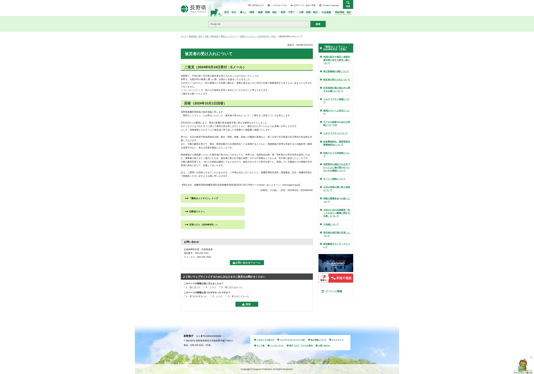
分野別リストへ (197, 211)
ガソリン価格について (334, 179)
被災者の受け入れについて (336, 79)
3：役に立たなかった (232, 287)
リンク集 (260, 345)
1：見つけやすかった (196, 296)
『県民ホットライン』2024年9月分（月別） (257, 36)
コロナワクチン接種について (336, 100)
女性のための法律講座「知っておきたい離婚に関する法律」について (336, 213)
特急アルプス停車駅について (336, 154)
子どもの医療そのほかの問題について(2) (336, 123)
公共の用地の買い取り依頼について (336, 188)
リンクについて (277, 345)
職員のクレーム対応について (336, 112)
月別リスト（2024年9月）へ (203, 224)
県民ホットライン (228, 36)
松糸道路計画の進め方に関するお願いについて (336, 89)
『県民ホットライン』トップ (203, 198)
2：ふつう (211, 287)
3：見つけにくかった (238, 296)
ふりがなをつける (279, 5)
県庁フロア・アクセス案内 (301, 345)
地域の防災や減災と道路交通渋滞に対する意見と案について (336, 60)
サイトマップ (337, 340)
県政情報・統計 (195, 36)
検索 (348, 6)
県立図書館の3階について (336, 71)
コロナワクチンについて (335, 133)
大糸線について (331, 224)
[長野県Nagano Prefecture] (193, 9)
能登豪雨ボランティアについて (336, 245)
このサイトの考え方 (265, 340)
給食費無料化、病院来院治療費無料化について (336, 143)
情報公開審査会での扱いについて (336, 200)
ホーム (184, 36)
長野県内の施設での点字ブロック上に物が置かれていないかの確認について (336, 167)
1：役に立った (193, 287)
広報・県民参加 (211, 36)
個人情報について (318, 340)
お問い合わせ (324, 345)
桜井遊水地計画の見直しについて (336, 234)
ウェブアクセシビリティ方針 (292, 340)
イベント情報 (334, 291)
